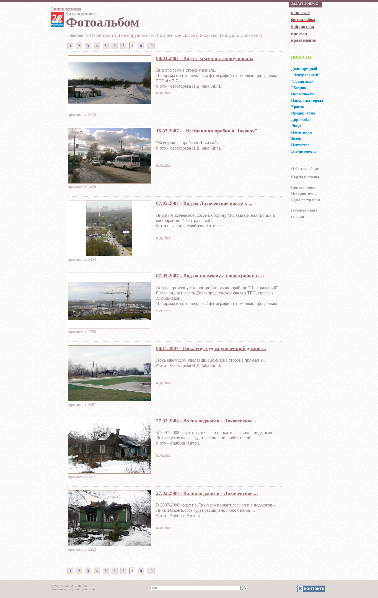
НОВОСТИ (301, 57)
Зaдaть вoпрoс (304, 3)
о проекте (300, 12)
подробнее (163, 93)
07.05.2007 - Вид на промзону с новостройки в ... (210, 275)
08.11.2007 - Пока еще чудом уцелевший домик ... (211, 348)
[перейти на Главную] (73, 13)
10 (150, 46)
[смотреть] (109, 109)
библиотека (302, 26)
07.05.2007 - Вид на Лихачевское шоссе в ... (204, 203)
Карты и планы (305, 177)
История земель (305, 194)
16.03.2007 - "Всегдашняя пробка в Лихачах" (206, 131)
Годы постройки (305, 200)
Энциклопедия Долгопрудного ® (73, 589)
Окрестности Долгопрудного (119, 35)
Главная (75, 35)
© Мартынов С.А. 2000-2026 (70, 585)
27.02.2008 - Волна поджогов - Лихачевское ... (207, 421)
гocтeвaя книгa (304, 210)
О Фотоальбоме (305, 169)
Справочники (303, 187)
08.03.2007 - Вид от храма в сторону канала (204, 58)
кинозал (299, 33)
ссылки (297, 217)
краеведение (303, 40)
